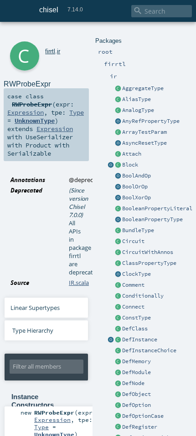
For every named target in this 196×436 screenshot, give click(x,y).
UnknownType (35, 121)
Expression (25, 112)
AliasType (136, 99)
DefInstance (139, 339)
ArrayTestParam (144, 132)
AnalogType (138, 110)
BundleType (138, 230)
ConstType (136, 317)
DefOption (136, 405)
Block (130, 165)
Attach (131, 154)
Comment (133, 285)
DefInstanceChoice (149, 350)
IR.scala (79, 283)
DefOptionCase (143, 416)
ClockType (136, 274)
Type (76, 112)
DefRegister (139, 427)
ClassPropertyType (149, 263)
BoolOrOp (135, 186)
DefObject (136, 394)
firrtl (50, 51)
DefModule (136, 372)
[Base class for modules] (118, 372)
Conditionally (143, 296)
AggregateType (143, 88)
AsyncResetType (144, 143)
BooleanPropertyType (152, 219)
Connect (133, 307)
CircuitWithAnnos (147, 252)
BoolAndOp (136, 175)
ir (58, 51)
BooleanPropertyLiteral (157, 208)
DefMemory (136, 361)
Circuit (133, 241)
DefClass (135, 328)
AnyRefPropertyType (151, 121)
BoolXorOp (136, 197)
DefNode (133, 383)
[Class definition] (118, 329)
